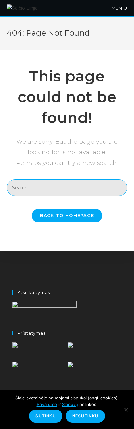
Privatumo (47, 404)
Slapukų (70, 404)
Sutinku (45, 415)
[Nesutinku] (126, 409)
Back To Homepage (67, 215)
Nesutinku (85, 415)
